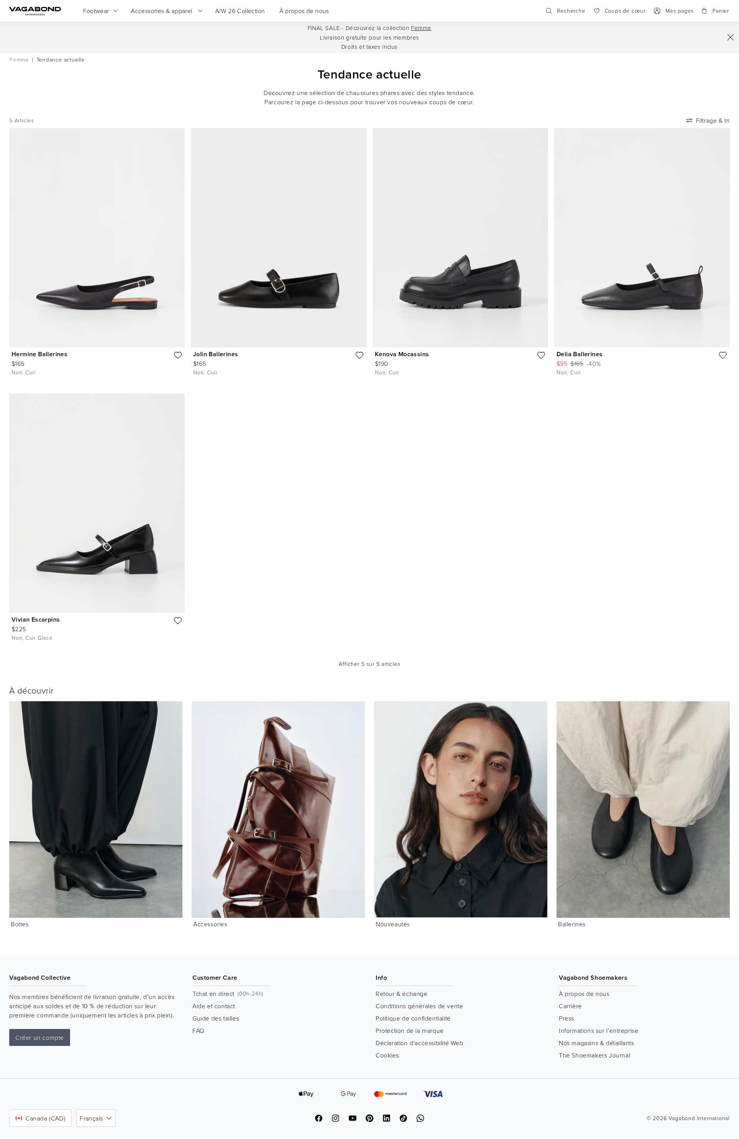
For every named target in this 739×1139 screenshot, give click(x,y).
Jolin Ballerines (215, 354)
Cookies (387, 1055)
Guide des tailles (215, 1018)
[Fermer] (730, 37)
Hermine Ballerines (39, 354)
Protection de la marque (410, 1030)
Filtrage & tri (713, 120)
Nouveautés (393, 924)
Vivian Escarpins (36, 619)
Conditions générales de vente (419, 1006)
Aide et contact (213, 1006)
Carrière (570, 1006)
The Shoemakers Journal (594, 1055)
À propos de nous (584, 993)
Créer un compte (39, 1037)
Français (91, 1118)
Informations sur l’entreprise (598, 1030)
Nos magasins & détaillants (596, 1043)
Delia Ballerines (579, 354)
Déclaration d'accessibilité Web (419, 1043)
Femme (421, 28)
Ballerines (572, 924)
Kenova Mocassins (402, 354)
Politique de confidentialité (413, 1018)
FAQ (198, 1030)
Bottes (20, 924)
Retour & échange (402, 993)
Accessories (210, 924)
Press (566, 1018)
